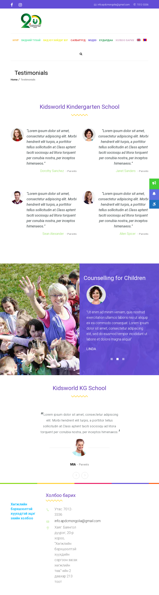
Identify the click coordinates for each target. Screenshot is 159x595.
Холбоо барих (125, 40)
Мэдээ (92, 40)
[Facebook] (13, 5)
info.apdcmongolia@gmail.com (114, 4)
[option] (117, 320)
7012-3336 (142, 4)
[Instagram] (20, 5)
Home (14, 79)
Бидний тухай (31, 40)
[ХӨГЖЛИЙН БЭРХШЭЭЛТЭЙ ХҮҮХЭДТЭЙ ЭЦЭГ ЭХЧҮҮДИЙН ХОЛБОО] (31, 20)
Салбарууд (78, 40)
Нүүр (16, 40)
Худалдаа (106, 40)
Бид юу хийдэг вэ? (55, 40)
